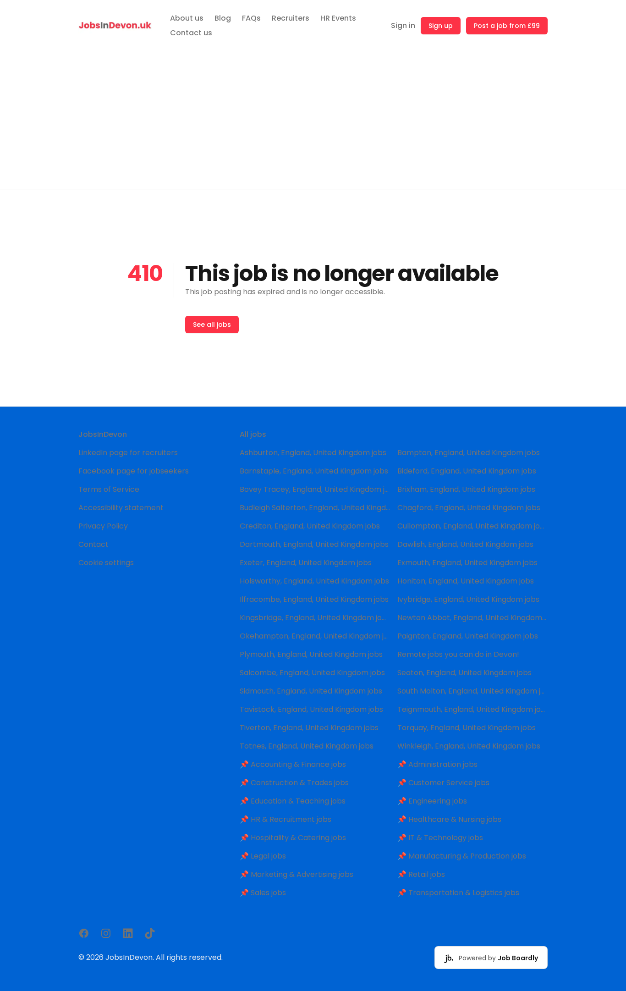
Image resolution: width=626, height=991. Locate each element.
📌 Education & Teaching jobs (293, 801)
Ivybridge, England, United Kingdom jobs (468, 599)
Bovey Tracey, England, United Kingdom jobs (315, 489)
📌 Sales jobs (263, 892)
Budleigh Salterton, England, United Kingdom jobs (315, 507)
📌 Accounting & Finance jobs (293, 764)
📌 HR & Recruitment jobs (285, 819)
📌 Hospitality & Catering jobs (293, 837)
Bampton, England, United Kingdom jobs (468, 452)
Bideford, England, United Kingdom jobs (466, 471)
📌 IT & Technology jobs (440, 837)
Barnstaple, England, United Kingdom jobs (314, 471)
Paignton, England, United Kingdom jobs (467, 636)
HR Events (338, 18)
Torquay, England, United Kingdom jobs (466, 727)
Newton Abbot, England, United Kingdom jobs (472, 617)
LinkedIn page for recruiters (128, 452)
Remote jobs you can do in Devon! (458, 654)
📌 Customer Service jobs (443, 782)
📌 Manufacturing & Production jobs (461, 856)
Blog (222, 18)
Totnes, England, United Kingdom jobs (306, 746)
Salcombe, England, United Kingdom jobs (312, 672)
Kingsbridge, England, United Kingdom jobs (315, 617)
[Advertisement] (313, 120)
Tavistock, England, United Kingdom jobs (311, 709)
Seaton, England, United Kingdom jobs (464, 672)
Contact (93, 544)
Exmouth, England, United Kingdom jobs (467, 562)
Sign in (403, 25)
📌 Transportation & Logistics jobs (458, 892)
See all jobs (212, 324)
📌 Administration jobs (437, 764)
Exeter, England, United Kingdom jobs (306, 562)
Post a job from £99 (507, 25)
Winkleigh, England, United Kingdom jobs (468, 746)
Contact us (191, 33)
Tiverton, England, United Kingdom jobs (309, 727)
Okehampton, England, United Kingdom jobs (315, 636)
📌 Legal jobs (263, 856)
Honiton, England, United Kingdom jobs (465, 581)
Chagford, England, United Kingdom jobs (468, 507)
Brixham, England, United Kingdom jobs (466, 489)
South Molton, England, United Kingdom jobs (472, 691)
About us (186, 18)
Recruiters (290, 18)
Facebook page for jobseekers (133, 471)
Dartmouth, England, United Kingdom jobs (314, 544)
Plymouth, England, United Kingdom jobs (311, 654)
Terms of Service (108, 489)
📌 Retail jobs (421, 874)
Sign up (440, 25)
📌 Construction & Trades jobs (294, 782)
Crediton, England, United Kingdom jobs (310, 526)
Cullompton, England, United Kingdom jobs (472, 526)
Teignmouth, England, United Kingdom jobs (472, 709)
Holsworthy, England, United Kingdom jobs (314, 581)
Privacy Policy (103, 526)
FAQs (251, 18)
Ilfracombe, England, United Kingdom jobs (314, 599)
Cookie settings (106, 562)
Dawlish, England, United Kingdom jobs (465, 544)
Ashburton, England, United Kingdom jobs (313, 452)
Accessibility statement (121, 507)
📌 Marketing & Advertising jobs (296, 874)
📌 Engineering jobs (432, 801)
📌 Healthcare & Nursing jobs (449, 819)
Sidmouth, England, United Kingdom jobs (311, 691)
